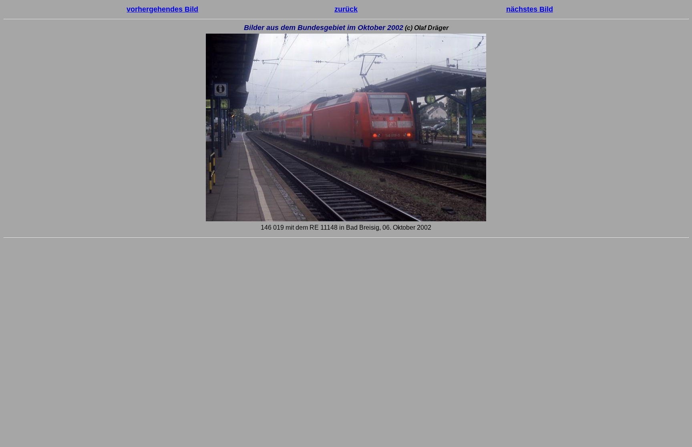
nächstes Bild (529, 9)
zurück (346, 9)
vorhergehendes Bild (162, 9)
